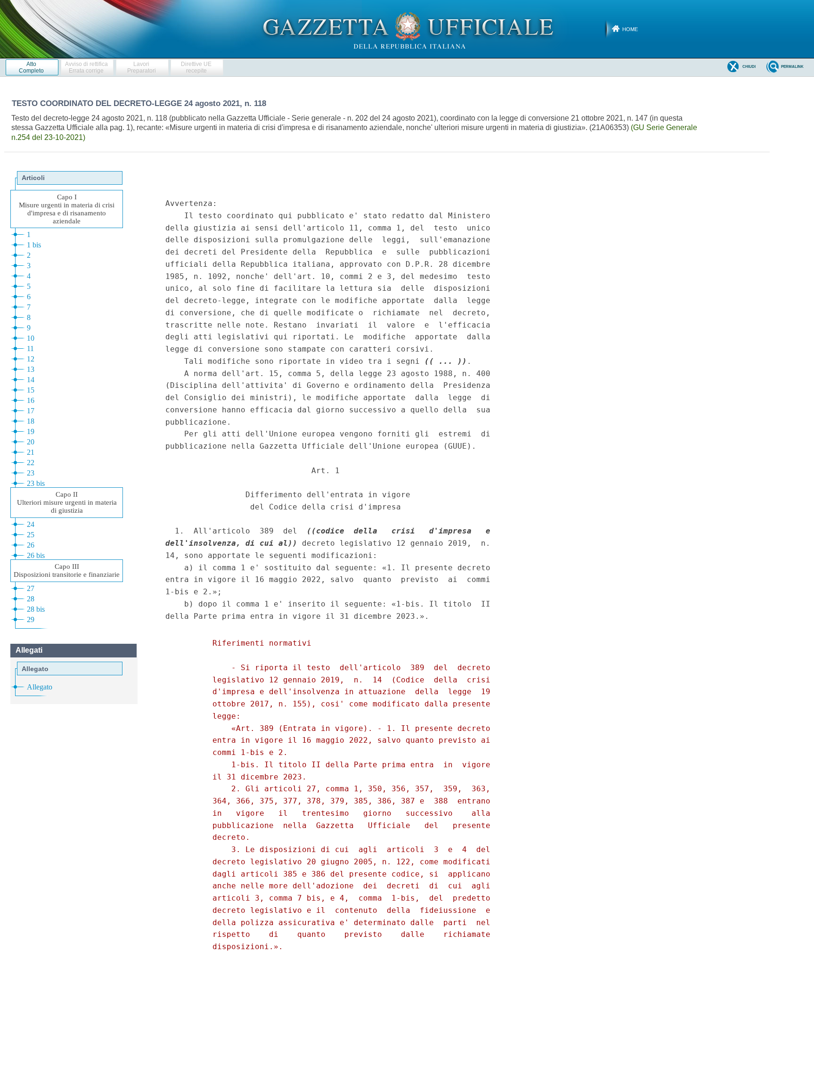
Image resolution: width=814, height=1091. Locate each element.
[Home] (407, 28)
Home (630, 29)
